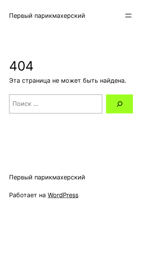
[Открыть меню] (128, 15)
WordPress (63, 195)
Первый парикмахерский (47, 15)
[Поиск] (119, 103)
